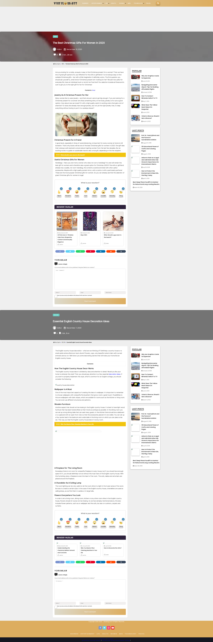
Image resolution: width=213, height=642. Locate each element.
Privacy (110, 639)
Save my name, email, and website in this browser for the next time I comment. (74, 295)
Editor (107, 243)
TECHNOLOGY (138, 3)
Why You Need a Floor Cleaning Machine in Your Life (89, 550)
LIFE (106, 3)
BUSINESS (85, 3)
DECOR (56, 315)
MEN (129, 3)
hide (93, 90)
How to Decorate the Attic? (113, 548)
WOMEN (121, 3)
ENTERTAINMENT (97, 3)
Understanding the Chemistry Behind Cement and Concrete (66, 550)
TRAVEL (148, 3)
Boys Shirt (84, 235)
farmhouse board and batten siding (116, 640)
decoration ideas (114, 374)
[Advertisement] (106, 19)
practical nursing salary (91, 640)
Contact (103, 639)
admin (61, 244)
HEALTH (113, 3)
